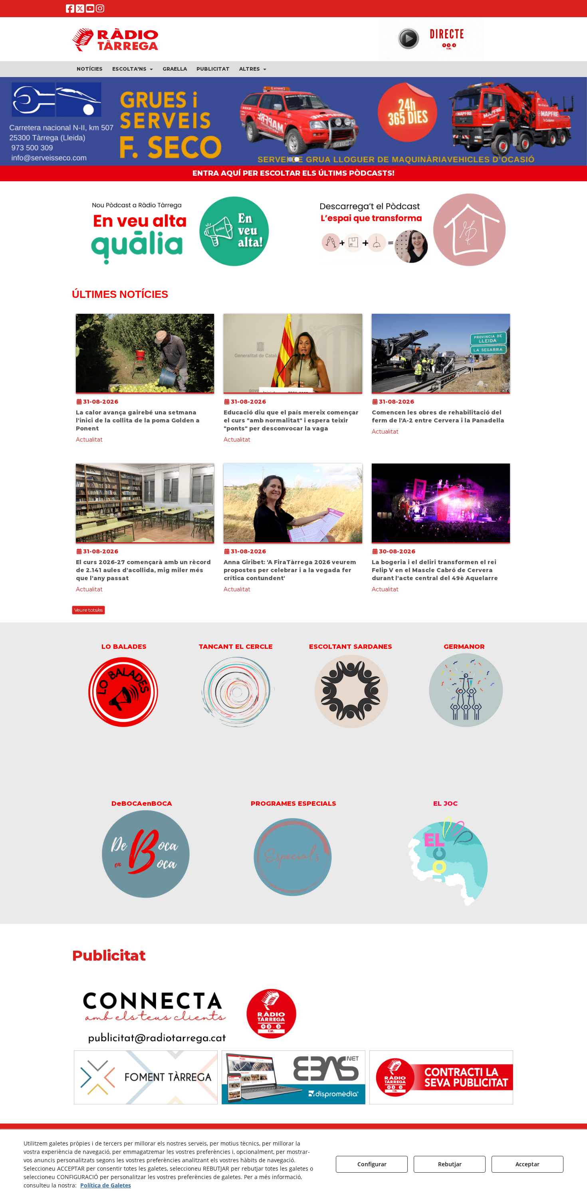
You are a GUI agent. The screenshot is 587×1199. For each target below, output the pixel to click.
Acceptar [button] (527, 1164)
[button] (70, 10)
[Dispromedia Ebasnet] (293, 1081)
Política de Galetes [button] (105, 1185)
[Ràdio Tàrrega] (441, 1081)
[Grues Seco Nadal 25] (293, 123)
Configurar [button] (372, 1164)
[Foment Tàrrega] (146, 1081)
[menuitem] (89, 69)
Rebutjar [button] (450, 1164)
